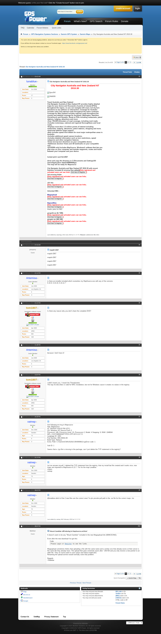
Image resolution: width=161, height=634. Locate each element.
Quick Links (56, 28)
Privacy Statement (51, 617)
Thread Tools (127, 72)
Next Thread (87, 583)
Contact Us (25, 617)
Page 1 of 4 (120, 62)
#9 (139, 490)
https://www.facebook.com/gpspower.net (74, 43)
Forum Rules (111, 21)
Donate (124, 21)
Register (68, 544)
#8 (139, 457)
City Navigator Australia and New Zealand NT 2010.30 (45, 67)
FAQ (22, 28)
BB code (119, 591)
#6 (139, 375)
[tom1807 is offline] (33, 325)
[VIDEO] (118, 598)
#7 (139, 416)
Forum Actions (42, 28)
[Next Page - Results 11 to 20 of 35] (134, 62)
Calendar (30, 28)
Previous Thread (75, 583)
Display (137, 72)
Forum (67, 21)
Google (25, 601)
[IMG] (117, 596)
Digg (24, 592)
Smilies (118, 593)
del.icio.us (26, 595)
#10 (139, 526)
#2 (139, 245)
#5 (139, 345)
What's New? (80, 21)
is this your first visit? (40, 3)
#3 (139, 273)
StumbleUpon (28, 598)
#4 (139, 303)
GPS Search (96, 21)
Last (138, 62)
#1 (139, 76)
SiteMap (37, 617)
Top (140, 578)
